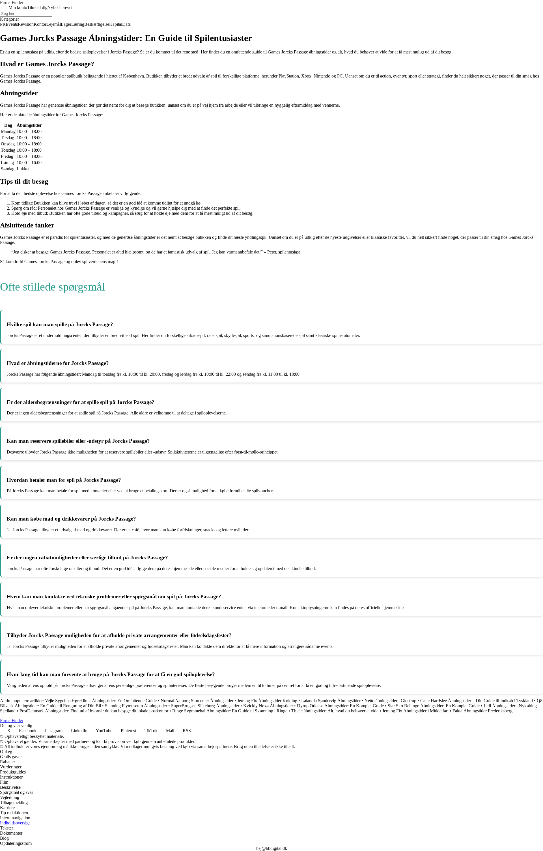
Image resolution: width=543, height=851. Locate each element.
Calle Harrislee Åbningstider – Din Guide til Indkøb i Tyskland (476, 700)
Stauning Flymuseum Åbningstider (136, 705)
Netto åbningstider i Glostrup (390, 700)
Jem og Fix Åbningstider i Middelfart (415, 710)
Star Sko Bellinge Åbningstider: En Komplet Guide (434, 705)
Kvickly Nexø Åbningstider (268, 705)
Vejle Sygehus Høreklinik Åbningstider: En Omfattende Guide (101, 700)
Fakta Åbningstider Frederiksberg (482, 710)
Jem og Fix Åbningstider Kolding (267, 700)
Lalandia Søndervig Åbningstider (331, 700)
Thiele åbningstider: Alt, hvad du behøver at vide (334, 710)
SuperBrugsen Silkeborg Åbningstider (205, 705)
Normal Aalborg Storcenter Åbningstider (197, 700)
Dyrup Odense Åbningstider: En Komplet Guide (340, 705)
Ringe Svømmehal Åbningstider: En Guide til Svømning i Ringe (229, 710)
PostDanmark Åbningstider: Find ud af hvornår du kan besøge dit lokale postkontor (94, 710)
